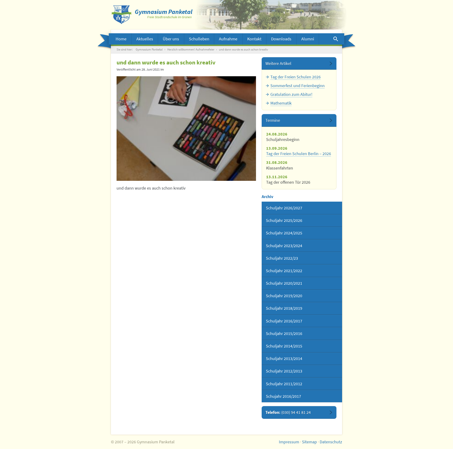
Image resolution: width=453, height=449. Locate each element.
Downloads (281, 39)
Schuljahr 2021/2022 (284, 270)
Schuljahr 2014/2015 (284, 346)
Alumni (307, 39)
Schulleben (199, 39)
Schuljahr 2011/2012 (284, 383)
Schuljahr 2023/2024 (284, 245)
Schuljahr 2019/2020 (284, 295)
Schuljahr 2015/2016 (284, 333)
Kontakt (254, 39)
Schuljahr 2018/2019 (284, 308)
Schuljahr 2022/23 (282, 258)
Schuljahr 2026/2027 (284, 208)
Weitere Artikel (278, 63)
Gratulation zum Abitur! (291, 94)
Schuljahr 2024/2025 (284, 233)
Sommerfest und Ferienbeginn (297, 85)
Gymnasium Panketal (149, 49)
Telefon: (288, 412)
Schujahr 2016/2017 (283, 396)
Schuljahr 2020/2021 (284, 283)
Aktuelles (144, 39)
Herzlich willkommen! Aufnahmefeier (190, 49)
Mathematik (281, 103)
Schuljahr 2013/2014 (284, 358)
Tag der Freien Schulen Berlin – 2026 (298, 153)
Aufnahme (228, 39)
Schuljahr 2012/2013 (284, 371)
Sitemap (309, 442)
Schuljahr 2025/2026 (284, 220)
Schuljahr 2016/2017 (284, 321)
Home (121, 39)
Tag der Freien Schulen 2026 (295, 77)
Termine (272, 120)
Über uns (171, 39)
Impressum (289, 442)
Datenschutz (331, 442)
